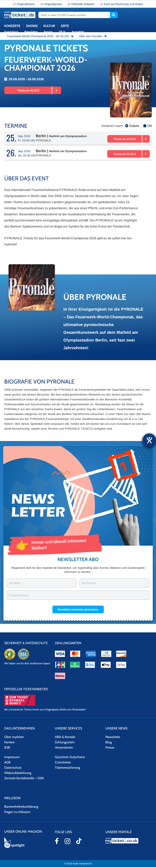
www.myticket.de (19, 15)
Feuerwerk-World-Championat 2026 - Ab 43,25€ (38, 36)
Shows (32, 26)
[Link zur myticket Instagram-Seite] (67, 841)
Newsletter (31, 32)
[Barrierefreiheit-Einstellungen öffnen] (149, 440)
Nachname (89, 583)
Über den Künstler (91, 36)
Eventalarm (11, 32)
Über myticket (14, 737)
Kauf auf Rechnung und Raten (123, 4)
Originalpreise (53, 4)
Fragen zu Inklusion (17, 812)
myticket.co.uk (128, 840)
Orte (65, 26)
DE (61, 32)
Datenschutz (13, 767)
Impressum (12, 757)
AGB (7, 762)
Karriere (9, 742)
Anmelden (78, 32)
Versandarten (64, 747)
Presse (109, 747)
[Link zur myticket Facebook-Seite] (57, 841)
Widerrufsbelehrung (17, 773)
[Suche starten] (113, 15)
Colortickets (63, 762)
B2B (7, 747)
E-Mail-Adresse (19, 595)
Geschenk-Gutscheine (70, 757)
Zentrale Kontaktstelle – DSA (24, 778)
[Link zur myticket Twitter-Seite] (78, 841)
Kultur (49, 26)
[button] (78, 609)
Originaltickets (26, 4)
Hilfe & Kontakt (65, 737)
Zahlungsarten (65, 742)
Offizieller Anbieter (83, 4)
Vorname (15, 583)
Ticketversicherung (67, 767)
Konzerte (12, 26)
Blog (108, 742)
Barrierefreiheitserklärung (21, 806)
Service (48, 32)
